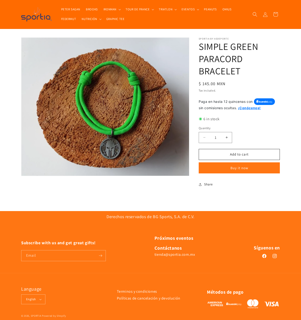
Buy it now (239, 168)
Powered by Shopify (54, 315)
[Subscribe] (100, 255)
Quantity (204, 128)
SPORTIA (36, 315)
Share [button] (208, 184)
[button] (112, 9)
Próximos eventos (174, 238)
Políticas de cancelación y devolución (148, 298)
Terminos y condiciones (137, 291)
